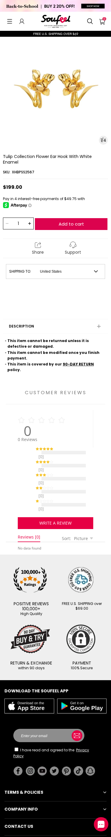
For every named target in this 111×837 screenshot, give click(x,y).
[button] (9, 21)
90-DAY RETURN (78, 364)
